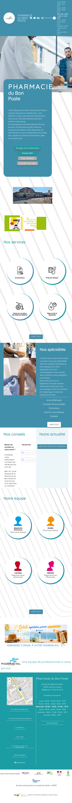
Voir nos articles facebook (52, 446)
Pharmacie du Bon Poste (23, 18)
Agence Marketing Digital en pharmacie (42, 795)
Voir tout (36, 336)
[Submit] (23, 453)
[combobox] (28, 453)
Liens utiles (20, 737)
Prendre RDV (27, 153)
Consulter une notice (27, 163)
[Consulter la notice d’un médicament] (38, 18)
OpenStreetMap (22, 704)
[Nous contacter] (34, 18)
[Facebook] (31, 18)
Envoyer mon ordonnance (27, 148)
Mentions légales (20, 755)
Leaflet (14, 704)
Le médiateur (19, 727)
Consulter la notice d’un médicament (20, 746)
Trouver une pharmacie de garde (19, 718)
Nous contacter (27, 158)
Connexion (48, 18)
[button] (20, 689)
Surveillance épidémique (19, 709)
